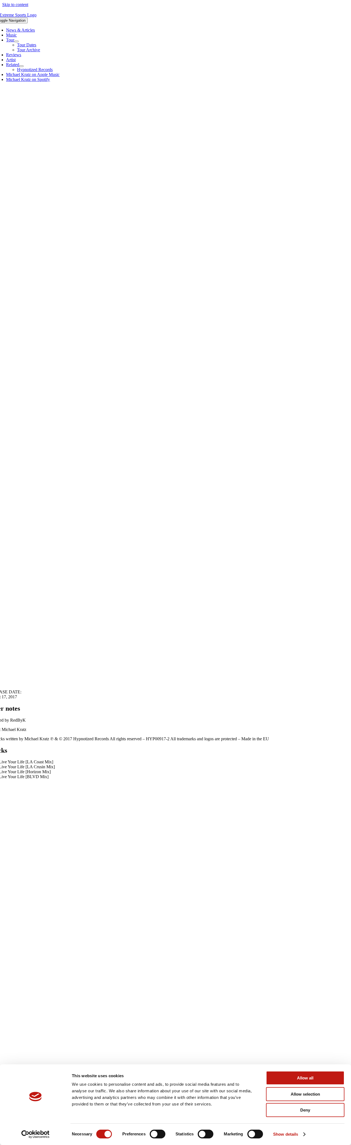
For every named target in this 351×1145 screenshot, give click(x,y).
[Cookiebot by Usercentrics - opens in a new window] (36, 1134)
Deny (305, 1110)
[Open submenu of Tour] (16, 41)
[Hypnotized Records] (175, 927)
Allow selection (305, 1094)
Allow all (305, 1078)
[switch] (157, 1134)
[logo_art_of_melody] (175, 1000)
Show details (285, 1134)
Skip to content (15, 4)
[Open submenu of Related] (21, 66)
